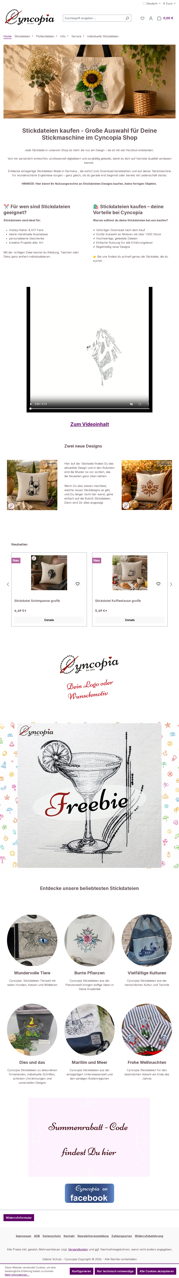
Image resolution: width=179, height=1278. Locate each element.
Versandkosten (78, 1249)
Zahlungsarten (121, 1236)
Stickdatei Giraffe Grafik (114, 601)
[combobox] (93, 18)
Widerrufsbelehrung (149, 1236)
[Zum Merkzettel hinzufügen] (77, 583)
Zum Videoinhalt (89, 424)
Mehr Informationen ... (17, 1274)
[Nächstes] (171, 584)
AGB (37, 1236)
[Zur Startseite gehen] (29, 17)
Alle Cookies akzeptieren (156, 1271)
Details (49, 620)
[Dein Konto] (151, 18)
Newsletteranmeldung (93, 1236)
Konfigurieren (81, 1271)
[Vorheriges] (7, 584)
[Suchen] (127, 18)
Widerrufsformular (19, 1217)
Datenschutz (52, 1236)
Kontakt (69, 1236)
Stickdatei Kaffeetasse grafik (37, 601)
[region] (89, 584)
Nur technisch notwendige (115, 1271)
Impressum (23, 1236)
